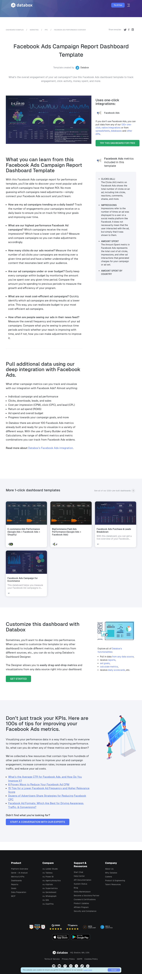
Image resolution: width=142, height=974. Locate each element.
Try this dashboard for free (117, 143)
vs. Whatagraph (49, 896)
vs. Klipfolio (47, 884)
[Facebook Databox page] (65, 966)
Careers (108, 877)
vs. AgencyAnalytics (51, 880)
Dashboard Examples (15, 30)
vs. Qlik (45, 900)
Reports (14, 884)
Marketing (34, 30)
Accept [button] (113, 970)
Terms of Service (52, 959)
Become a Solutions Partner (86, 895)
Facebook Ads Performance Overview (70, 30)
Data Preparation (18, 892)
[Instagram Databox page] (71, 966)
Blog (76, 888)
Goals (13, 888)
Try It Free (118, 5)
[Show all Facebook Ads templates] (100, 162)
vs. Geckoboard (49, 892)
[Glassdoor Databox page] (82, 966)
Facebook (128, 29)
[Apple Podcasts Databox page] (88, 966)
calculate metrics (109, 666)
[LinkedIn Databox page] (54, 966)
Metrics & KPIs (17, 877)
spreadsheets (103, 131)
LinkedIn (132, 29)
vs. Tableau (47, 873)
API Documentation (82, 880)
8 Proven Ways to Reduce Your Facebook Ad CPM (38, 784)
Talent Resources (113, 884)
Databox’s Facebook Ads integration (50, 448)
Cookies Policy (91, 959)
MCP (13, 896)
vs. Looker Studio (50, 869)
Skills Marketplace (82, 892)
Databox (84, 67)
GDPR (79, 959)
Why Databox (111, 873)
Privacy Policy (68, 959)
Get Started (18, 678)
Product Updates (81, 903)
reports (112, 660)
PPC (46, 30)
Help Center (79, 876)
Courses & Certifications (85, 899)
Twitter (125, 29)
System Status (80, 884)
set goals (105, 663)
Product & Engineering (115, 880)
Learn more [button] (87, 970)
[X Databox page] (77, 966)
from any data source (123, 656)
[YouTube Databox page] (60, 966)
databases (116, 131)
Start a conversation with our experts (37, 821)
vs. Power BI (48, 877)
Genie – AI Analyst (19, 873)
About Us (109, 869)
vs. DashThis (48, 904)
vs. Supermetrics (50, 888)
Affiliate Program (81, 907)
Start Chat (78, 872)
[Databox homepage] (129, 5)
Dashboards (16, 880)
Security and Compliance (85, 911)
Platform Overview (19, 869)
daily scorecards (116, 670)
